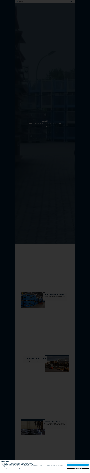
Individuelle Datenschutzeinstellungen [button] (78, 468)
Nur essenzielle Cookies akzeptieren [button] (78, 466)
